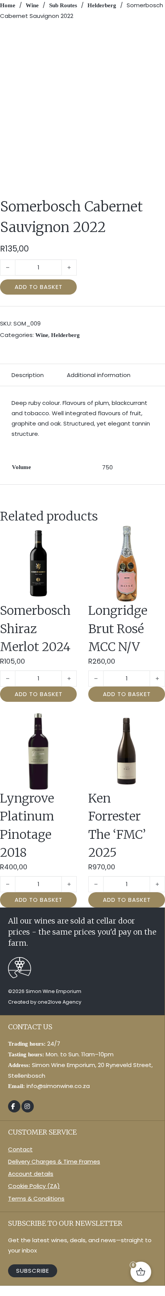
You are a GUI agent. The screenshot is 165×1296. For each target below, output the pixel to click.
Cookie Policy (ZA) (34, 1186)
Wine (32, 5)
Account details (30, 1174)
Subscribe (32, 1271)
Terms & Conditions (36, 1198)
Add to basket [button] (39, 694)
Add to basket (39, 287)
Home (7, 5)
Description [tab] (28, 375)
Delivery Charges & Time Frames (54, 1161)
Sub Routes (63, 5)
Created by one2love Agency (44, 1002)
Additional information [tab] (98, 375)
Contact (20, 1149)
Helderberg (101, 5)
